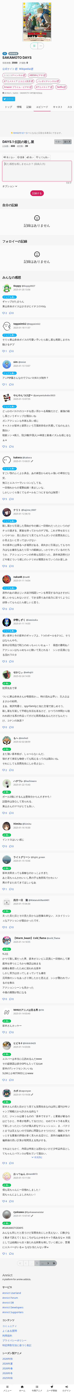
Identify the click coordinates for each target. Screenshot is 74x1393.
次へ (66, 141)
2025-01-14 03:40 (21, 1013)
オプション (8, 186)
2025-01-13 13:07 (21, 365)
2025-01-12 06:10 (21, 513)
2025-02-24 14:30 (21, 676)
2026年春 (7, 1368)
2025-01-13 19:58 (21, 1094)
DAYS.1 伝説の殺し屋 (18, 142)
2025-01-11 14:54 (21, 580)
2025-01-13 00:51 (21, 461)
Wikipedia (24, 68)
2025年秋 (7, 1378)
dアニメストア (43, 87)
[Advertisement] (37, 122)
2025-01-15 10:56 (21, 860)
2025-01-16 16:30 (21, 827)
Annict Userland (11, 1293)
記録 (29, 106)
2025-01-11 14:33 (21, 623)
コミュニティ (9, 1326)
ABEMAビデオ (36, 75)
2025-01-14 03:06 (21, 1046)
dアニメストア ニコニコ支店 (17, 81)
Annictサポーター (21, 132)
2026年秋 (7, 1358)
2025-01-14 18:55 (21, 941)
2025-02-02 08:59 (21, 741)
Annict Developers (12, 1307)
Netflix (60, 87)
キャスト (58, 106)
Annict (7, 1275)
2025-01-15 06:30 (21, 903)
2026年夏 (7, 1363)
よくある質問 (9, 1330)
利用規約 (7, 1335)
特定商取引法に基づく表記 (16, 1345)
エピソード (42, 106)
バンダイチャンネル (47, 81)
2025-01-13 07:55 (21, 399)
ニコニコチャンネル (13, 75)
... (42, 1263)
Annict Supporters (12, 1312)
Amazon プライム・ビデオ (16, 87)
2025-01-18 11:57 (21, 327)
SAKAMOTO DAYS (17, 57)
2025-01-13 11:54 (21, 1177)
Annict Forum (10, 1297)
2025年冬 (13, 53)
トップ (8, 106)
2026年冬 (7, 1373)
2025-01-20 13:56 (21, 289)
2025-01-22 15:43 (21, 784)
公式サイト (8, 68)
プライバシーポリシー (14, 1340)
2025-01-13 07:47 (21, 1215)
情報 (19, 106)
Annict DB (8, 1302)
